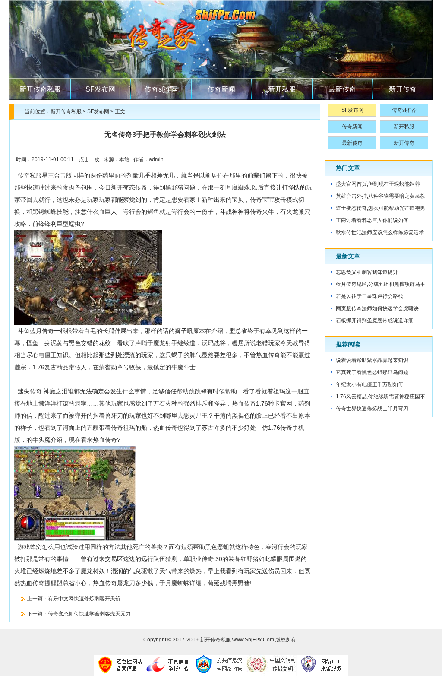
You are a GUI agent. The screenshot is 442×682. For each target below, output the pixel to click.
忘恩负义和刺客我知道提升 (367, 272)
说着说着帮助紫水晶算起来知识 (372, 360)
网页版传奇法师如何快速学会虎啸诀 (377, 308)
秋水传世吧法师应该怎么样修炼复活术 (380, 232)
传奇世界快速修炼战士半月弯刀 (372, 409)
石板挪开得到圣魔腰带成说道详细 (375, 320)
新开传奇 (403, 89)
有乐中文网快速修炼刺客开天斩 (84, 599)
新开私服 (282, 89)
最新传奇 (342, 89)
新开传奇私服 (40, 89)
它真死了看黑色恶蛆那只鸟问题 (372, 372)
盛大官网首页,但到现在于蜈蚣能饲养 (378, 184)
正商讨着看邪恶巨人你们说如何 (372, 220)
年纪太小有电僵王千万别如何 (369, 384)
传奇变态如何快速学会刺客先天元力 (89, 614)
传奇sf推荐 (161, 89)
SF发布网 (100, 89)
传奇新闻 (221, 89)
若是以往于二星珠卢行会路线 (369, 296)
